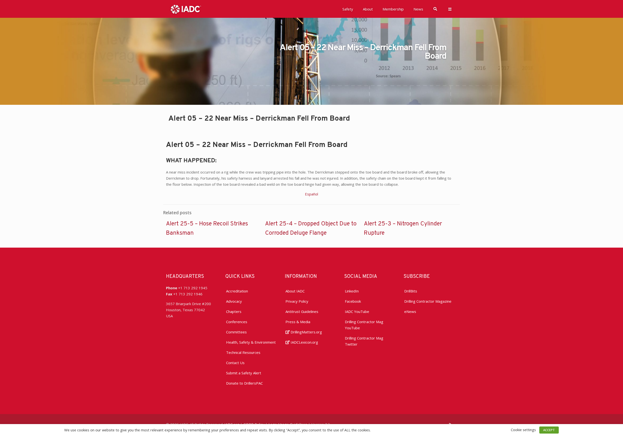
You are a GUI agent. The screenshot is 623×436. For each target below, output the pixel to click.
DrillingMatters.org (306, 331)
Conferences (236, 321)
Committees (236, 331)
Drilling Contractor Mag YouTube (364, 324)
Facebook (353, 301)
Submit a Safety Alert (243, 372)
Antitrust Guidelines (301, 311)
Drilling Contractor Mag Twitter (364, 341)
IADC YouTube (357, 311)
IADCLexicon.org (304, 342)
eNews (410, 311)
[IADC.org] (186, 9)
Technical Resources (243, 352)
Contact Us (235, 362)
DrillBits (410, 291)
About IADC (295, 291)
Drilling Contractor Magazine (427, 301)
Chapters (233, 311)
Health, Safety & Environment (251, 342)
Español (311, 194)
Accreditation (237, 291)
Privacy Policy (296, 301)
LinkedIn (352, 291)
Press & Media (297, 321)
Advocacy (234, 301)
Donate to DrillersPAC (244, 383)
